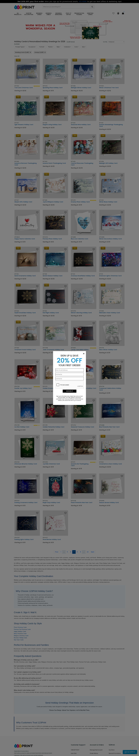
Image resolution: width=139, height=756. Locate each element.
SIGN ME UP (69, 391)
